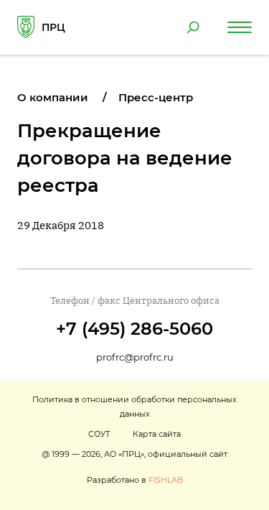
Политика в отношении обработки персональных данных (134, 406)
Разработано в (135, 480)
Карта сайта (157, 434)
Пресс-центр (155, 97)
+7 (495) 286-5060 (134, 328)
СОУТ (99, 434)
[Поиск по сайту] (193, 27)
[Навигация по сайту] (239, 27)
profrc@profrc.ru (135, 357)
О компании (52, 97)
